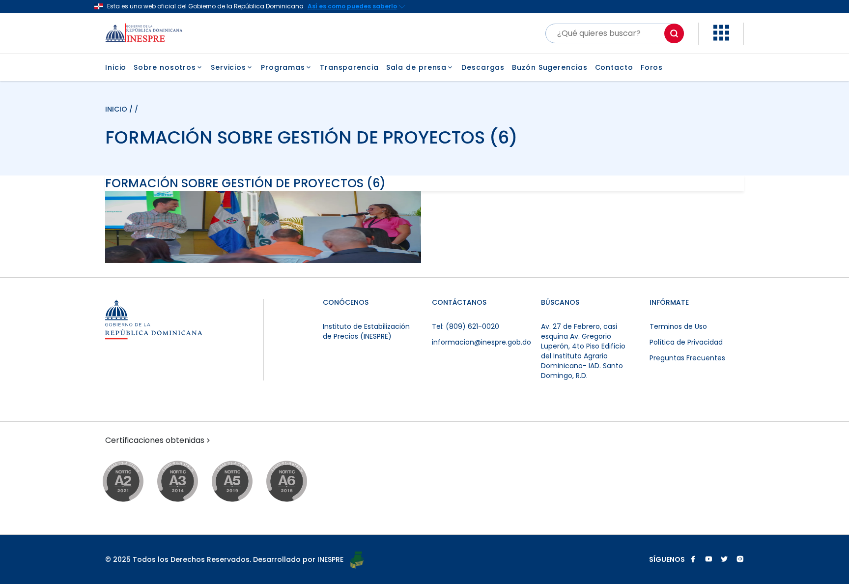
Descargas (483, 67)
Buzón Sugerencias (549, 67)
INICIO (117, 109)
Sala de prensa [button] (416, 67)
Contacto (614, 67)
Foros (652, 67)
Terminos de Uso (678, 326)
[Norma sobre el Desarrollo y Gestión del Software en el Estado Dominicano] (296, 482)
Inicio (115, 67)
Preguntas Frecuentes (687, 358)
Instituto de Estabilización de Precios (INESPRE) (366, 331)
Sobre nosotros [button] (165, 67)
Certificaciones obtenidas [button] (154, 440)
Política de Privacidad (686, 342)
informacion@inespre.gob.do (481, 342)
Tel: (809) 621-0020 (465, 326)
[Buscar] (674, 33)
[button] (721, 38)
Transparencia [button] (349, 67)
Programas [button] (283, 67)
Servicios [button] (228, 67)
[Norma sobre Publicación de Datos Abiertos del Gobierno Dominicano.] (187, 482)
